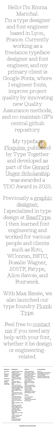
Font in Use (6, 384)
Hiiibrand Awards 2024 (30, 399)
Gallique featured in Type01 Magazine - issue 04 (16, 375)
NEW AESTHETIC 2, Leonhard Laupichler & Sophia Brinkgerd (17, 386)
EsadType (38, 217)
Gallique (6, 376)
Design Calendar (16, 402)
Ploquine (14, 147)
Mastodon (6, 383)
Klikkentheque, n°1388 (17, 412)
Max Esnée (46, 377)
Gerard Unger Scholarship (27, 170)
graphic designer (34, 201)
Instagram (6, 380)
